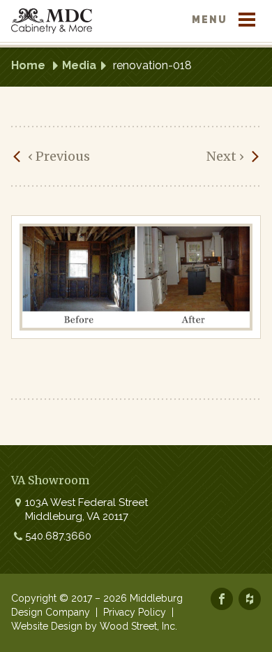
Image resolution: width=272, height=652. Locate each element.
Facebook (222, 599)
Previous (59, 156)
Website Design (46, 626)
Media (79, 65)
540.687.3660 (58, 536)
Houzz (250, 599)
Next (225, 156)
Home (28, 65)
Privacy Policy (134, 612)
